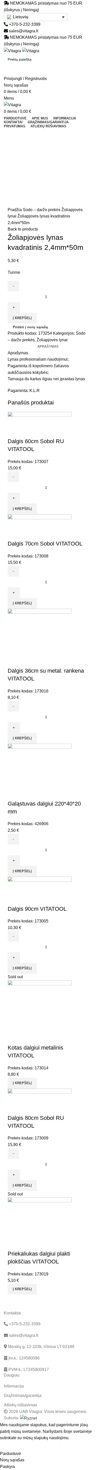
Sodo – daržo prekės (42, 210)
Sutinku (10, 1446)
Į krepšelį (22, 318)
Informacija (14, 1386)
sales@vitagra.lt (23, 31)
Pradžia (15, 210)
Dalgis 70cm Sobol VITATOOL (45, 543)
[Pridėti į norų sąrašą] (28, 431)
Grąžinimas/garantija (22, 1395)
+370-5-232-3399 (24, 24)
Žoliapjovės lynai (52, 340)
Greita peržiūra (14, 431)
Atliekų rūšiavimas (20, 1405)
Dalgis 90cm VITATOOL (37, 909)
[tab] (48, 346)
